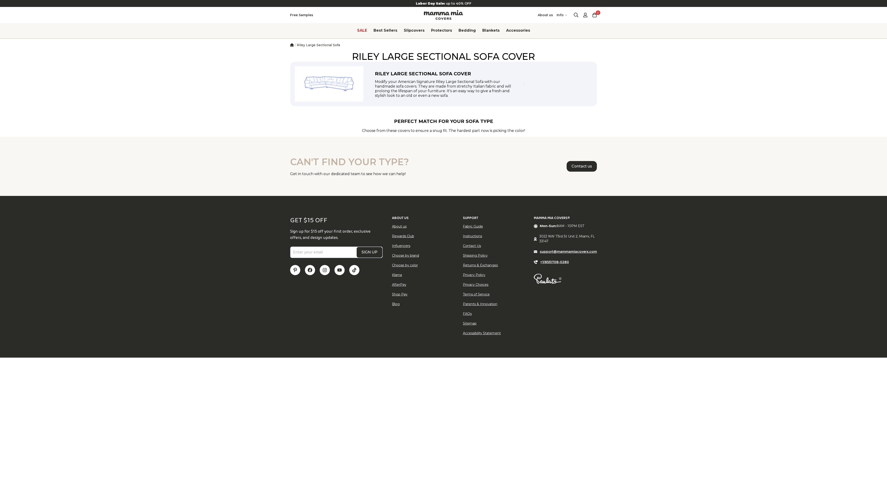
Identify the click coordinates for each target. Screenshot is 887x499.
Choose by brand (405, 255)
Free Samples (301, 15)
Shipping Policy (475, 255)
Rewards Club (403, 236)
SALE (362, 30)
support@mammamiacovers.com (568, 252)
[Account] (585, 15)
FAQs (467, 314)
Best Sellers (385, 30)
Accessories (518, 30)
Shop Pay (399, 294)
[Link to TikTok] (354, 270)
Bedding (467, 30)
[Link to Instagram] (325, 270)
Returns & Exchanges (480, 265)
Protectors (441, 30)
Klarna (397, 275)
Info (560, 15)
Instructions (472, 236)
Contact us (581, 166)
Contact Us (472, 246)
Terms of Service (476, 294)
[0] (594, 15)
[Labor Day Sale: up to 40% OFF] (443, 3)
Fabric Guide (473, 226)
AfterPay (399, 285)
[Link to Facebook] (310, 270)
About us (545, 15)
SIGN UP (369, 252)
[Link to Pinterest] (295, 270)
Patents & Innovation (480, 304)
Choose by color (405, 265)
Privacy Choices (475, 285)
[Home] (292, 45)
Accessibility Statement (482, 333)
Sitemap (470, 323)
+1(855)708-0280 (554, 262)
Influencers (401, 246)
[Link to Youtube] (339, 270)
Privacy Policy (474, 275)
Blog (396, 304)
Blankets (491, 30)
